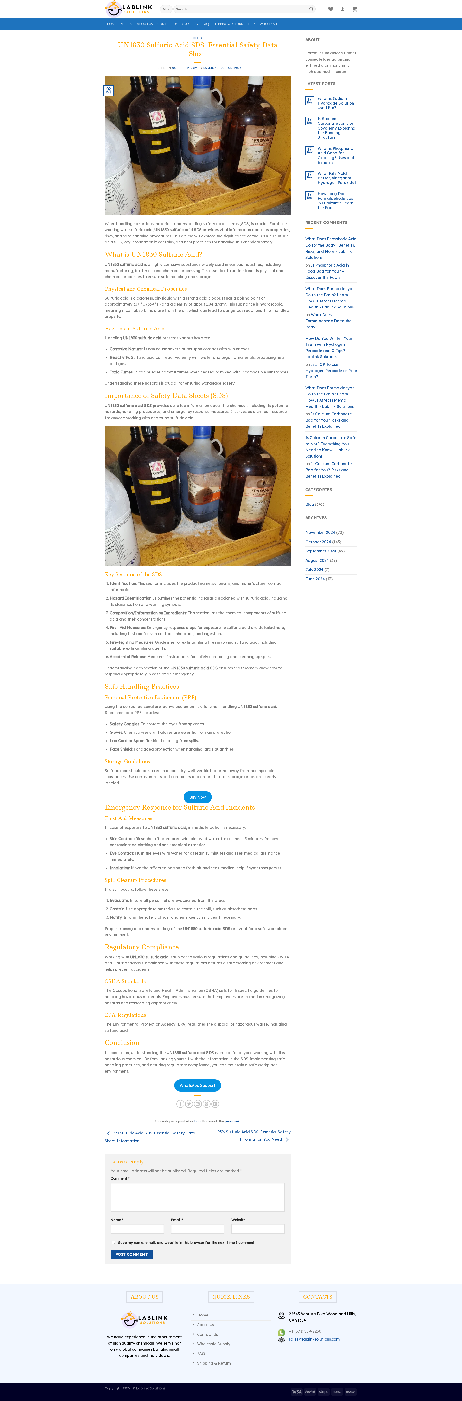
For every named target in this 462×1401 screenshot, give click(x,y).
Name (117, 1220)
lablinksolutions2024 (222, 68)
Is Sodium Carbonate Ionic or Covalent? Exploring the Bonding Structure (336, 128)
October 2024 (318, 541)
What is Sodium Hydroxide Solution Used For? (336, 103)
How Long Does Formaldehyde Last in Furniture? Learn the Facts (336, 200)
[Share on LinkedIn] (215, 1104)
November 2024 (320, 532)
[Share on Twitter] (189, 1104)
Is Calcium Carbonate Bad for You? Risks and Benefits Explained (328, 420)
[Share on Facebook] (180, 1104)
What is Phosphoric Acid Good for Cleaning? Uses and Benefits (336, 155)
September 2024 (320, 551)
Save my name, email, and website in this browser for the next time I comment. (186, 1242)
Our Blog (190, 24)
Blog (197, 38)
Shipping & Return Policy (234, 24)
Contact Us (167, 24)
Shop (125, 24)
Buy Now (197, 797)
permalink (232, 1121)
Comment (120, 1178)
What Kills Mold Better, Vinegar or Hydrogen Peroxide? (337, 178)
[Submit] (311, 9)
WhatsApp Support (197, 1085)
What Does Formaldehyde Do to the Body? (328, 320)
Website (238, 1220)
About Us (145, 24)
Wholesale (269, 24)
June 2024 (315, 578)
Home (111, 24)
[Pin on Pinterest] (207, 1104)
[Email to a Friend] (198, 1104)
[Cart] (355, 9)
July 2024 (314, 569)
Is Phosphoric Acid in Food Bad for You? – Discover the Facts (327, 271)
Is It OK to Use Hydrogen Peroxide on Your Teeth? (331, 370)
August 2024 (317, 560)
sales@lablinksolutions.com (314, 1339)
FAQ (206, 24)
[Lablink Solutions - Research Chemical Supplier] (129, 9)
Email (177, 1220)
